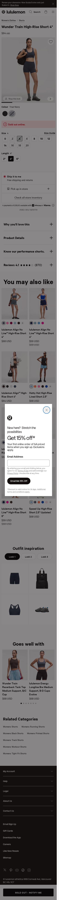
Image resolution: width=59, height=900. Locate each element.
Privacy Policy (12, 473)
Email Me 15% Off (18, 481)
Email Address (15, 456)
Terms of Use (23, 471)
